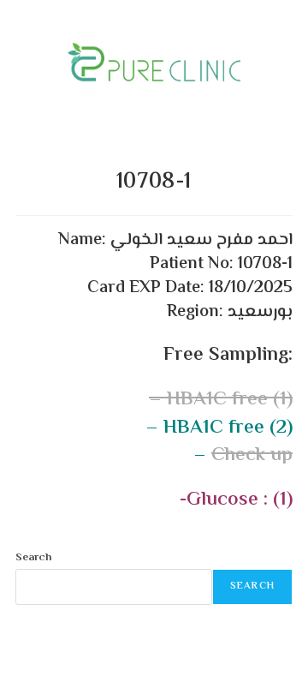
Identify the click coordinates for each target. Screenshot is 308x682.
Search (33, 557)
